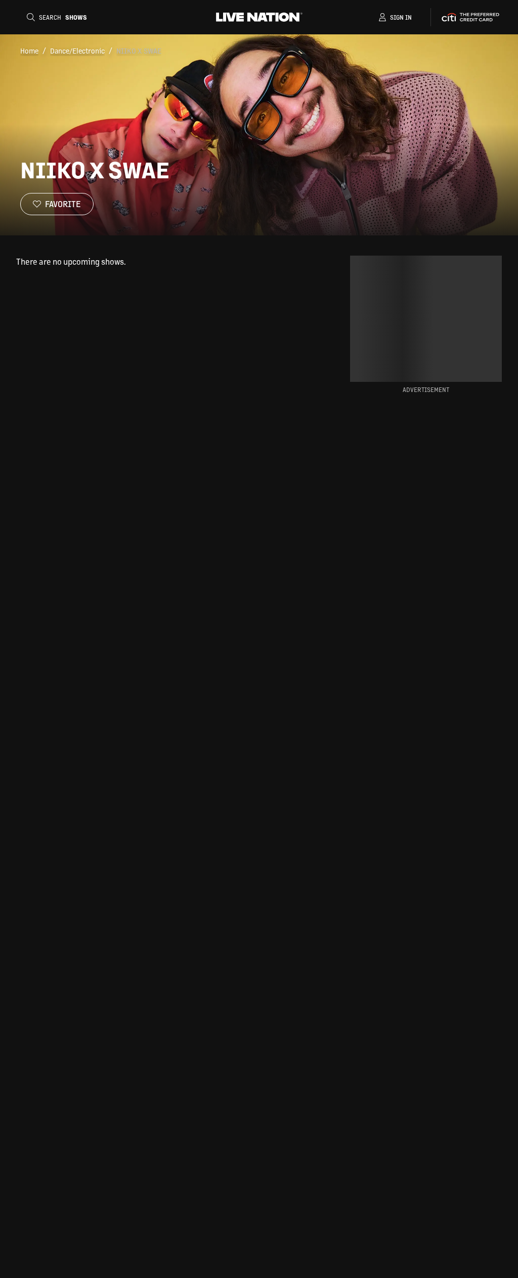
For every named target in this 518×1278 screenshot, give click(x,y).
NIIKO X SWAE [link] (138, 50)
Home (29, 50)
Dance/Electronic (77, 50)
